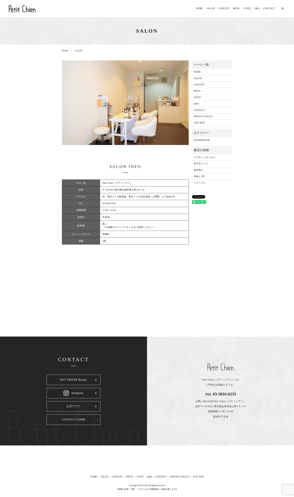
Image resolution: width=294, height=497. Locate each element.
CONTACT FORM (73, 419)
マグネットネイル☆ (204, 157)
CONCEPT (224, 8)
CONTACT (269, 8)
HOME (199, 8)
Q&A (257, 8)
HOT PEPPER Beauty (73, 379)
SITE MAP (199, 122)
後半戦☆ (198, 170)
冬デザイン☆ (201, 163)
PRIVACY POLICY (203, 116)
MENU (236, 8)
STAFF (247, 8)
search (282, 8)
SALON (210, 8)
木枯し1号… (200, 176)
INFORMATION (202, 140)
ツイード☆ (200, 183)
